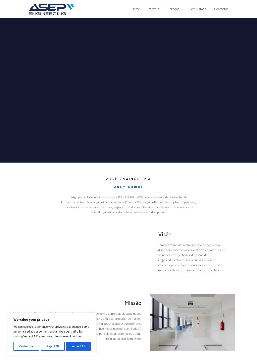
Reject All (53, 346)
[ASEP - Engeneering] (51, 9)
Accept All (78, 346)
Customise (26, 346)
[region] (52, 334)
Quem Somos (128, 187)
